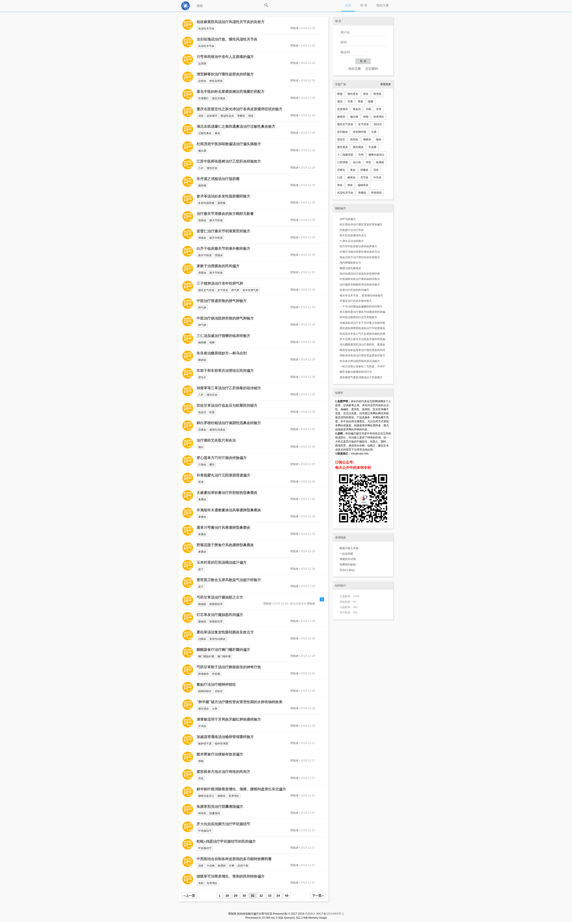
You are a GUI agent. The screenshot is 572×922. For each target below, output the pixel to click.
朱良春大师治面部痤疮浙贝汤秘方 (360, 361)
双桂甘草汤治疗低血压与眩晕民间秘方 (227, 405)
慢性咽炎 (358, 147)
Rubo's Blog (347, 570)
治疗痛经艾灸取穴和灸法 (216, 440)
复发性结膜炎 (217, 639)
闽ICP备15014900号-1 (330, 913)
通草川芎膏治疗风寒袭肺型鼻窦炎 (223, 527)
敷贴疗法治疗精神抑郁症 (216, 684)
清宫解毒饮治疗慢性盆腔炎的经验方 (225, 74)
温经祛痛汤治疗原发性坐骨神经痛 (360, 273)
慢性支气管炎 (206, 290)
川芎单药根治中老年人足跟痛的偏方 (225, 57)
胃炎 (340, 185)
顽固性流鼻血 (217, 429)
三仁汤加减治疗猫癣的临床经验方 (223, 336)
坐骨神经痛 (359, 131)
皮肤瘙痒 (212, 115)
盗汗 (201, 569)
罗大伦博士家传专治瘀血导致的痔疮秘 (362, 339)
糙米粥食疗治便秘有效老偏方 (220, 754)
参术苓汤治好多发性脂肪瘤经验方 (223, 196)
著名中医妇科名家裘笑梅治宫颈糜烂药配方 (231, 91)
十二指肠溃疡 (345, 154)
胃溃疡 (377, 93)
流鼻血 (202, 429)
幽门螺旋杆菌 (206, 656)
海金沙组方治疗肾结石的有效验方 (360, 257)
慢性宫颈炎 (218, 98)
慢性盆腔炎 (216, 80)
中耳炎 (377, 177)
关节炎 (364, 177)
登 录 (363, 5)
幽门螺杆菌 (224, 656)
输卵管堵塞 (221, 743)
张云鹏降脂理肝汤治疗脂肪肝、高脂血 (362, 344)
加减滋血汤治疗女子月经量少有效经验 (362, 322)
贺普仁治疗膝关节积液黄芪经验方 (223, 231)
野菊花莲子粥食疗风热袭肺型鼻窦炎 (225, 545)
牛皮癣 (211, 865)
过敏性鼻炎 (205, 133)
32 (261, 895)
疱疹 (251, 115)
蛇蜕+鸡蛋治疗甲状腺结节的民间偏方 (226, 841)
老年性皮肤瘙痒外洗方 (353, 235)
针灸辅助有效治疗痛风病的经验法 (360, 279)
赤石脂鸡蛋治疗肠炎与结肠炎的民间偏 (362, 311)
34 (278, 895)
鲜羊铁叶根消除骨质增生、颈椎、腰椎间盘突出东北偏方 (241, 789)
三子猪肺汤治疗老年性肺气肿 (220, 283)
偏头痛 (202, 150)
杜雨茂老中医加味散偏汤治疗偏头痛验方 (229, 144)
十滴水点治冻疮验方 (352, 241)
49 (286, 895)
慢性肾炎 (203, 708)
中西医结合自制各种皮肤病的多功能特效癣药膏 (234, 859)
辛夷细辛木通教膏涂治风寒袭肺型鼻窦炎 (229, 510)
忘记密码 (371, 68)
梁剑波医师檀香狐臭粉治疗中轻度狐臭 (362, 328)
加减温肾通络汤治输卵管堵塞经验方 (225, 737)
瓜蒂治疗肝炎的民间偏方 (354, 290)
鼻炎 (217, 133)
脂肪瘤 (202, 185)
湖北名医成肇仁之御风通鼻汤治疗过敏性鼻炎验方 (236, 126)
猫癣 (212, 342)
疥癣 (231, 865)
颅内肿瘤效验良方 (350, 262)
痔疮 (201, 778)
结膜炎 (202, 639)
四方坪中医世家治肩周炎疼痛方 (358, 246)
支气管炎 (222, 290)
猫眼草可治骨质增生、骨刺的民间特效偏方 (231, 876)
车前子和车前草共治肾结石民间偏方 (225, 370)
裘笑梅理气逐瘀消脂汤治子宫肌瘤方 (361, 377)
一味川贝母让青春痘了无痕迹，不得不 (362, 366)
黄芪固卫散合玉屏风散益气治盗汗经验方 (229, 580)
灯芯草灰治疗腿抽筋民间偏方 (220, 615)
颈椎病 (221, 795)
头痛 (373, 131)
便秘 (201, 761)
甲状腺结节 (205, 830)
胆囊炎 (364, 169)
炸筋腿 (216, 673)
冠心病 (357, 162)
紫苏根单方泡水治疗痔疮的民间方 (223, 772)
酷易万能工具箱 (349, 548)
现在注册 (382, 5)
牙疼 (378, 109)
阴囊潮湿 (214, 813)
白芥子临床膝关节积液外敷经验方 (223, 248)
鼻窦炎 (202, 499)
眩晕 (212, 412)
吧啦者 (294, 28)
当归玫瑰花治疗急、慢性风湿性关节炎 (227, 39)
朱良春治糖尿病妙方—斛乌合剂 (222, 353)
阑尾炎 (351, 177)
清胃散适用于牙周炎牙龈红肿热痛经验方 (229, 719)
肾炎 (365, 93)
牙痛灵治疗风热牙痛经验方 (356, 300)
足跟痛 (202, 63)
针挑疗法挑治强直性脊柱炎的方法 (360, 251)
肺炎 (350, 185)
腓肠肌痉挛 (216, 604)
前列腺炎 (342, 131)
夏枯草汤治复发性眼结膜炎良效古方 (225, 632)
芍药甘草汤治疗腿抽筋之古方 (220, 597)
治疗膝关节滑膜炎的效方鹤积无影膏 (225, 214)
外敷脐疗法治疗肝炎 (352, 230)
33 (269, 895)
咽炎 (378, 139)
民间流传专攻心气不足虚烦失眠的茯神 (362, 333)
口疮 (340, 177)
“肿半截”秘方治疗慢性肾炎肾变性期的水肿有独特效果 (239, 702)
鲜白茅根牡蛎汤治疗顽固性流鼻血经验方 (229, 423)
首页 (348, 5)
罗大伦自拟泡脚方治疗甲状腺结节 (223, 824)
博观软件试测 (348, 559)
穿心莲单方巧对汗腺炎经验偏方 (222, 458)
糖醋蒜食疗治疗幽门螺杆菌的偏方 (223, 649)
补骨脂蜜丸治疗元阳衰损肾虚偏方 (223, 475)
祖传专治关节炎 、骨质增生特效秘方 (361, 295)
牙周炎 (202, 726)
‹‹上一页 (189, 895)
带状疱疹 (376, 192)
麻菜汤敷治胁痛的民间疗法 (356, 371)
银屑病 (222, 865)
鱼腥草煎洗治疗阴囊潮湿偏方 (220, 806)
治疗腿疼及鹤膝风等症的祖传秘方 (360, 284)
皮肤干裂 (243, 865)
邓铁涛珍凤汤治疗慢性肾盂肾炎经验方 (362, 355)
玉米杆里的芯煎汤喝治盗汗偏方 (222, 562)
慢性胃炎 (342, 147)
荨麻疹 (241, 115)
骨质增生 (234, 795)
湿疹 (201, 115)
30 (244, 895)
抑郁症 (219, 691)
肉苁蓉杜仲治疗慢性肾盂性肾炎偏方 (361, 224)
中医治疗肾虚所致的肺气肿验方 (222, 301)
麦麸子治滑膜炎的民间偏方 (218, 266)
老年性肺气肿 (250, 290)
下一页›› (318, 895)
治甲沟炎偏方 (348, 219)
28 (227, 895)
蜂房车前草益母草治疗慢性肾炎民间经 (362, 350)
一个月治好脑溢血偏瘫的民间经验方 (361, 306)
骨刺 (201, 883)
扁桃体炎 (363, 185)
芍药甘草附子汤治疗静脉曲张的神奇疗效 (229, 667)
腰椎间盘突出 (206, 795)
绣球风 (202, 813)
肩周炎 (354, 139)
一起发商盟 (346, 553)
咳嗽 (370, 101)
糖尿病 (202, 360)
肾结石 (202, 377)
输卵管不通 (205, 743)
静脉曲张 (203, 673)
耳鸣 (361, 154)
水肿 (214, 708)
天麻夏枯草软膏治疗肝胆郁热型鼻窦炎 (227, 493)
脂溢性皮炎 (227, 115)
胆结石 (378, 124)
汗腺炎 (202, 464)
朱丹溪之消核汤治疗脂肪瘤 (218, 179)
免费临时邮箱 (348, 564)
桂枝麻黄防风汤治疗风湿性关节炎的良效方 (231, 22)
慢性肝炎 (212, 168)
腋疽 (212, 464)
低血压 (202, 412)
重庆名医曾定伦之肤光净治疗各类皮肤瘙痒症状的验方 (239, 109)
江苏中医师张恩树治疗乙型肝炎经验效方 (229, 161)
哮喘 (340, 93)
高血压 (357, 109)
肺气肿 (235, 290)
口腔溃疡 (342, 162)
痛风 (340, 101)
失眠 (368, 109)
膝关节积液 (216, 220)
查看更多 (385, 84)
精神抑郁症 (205, 691)
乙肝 (201, 168)
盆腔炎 (202, 80)
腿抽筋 (202, 604)
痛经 (201, 447)
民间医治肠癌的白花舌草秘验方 (358, 317)
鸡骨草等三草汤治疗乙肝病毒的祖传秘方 (229, 388)
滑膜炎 (202, 220)
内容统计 (310, 913)
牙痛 (350, 101)
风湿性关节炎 (206, 28)
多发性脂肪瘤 (206, 203)
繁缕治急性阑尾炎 (350, 268)
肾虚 (201, 482)
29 (236, 895)
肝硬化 (341, 169)
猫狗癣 (202, 342)
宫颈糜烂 (203, 98)
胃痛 (360, 101)
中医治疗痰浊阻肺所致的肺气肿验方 (225, 318)
